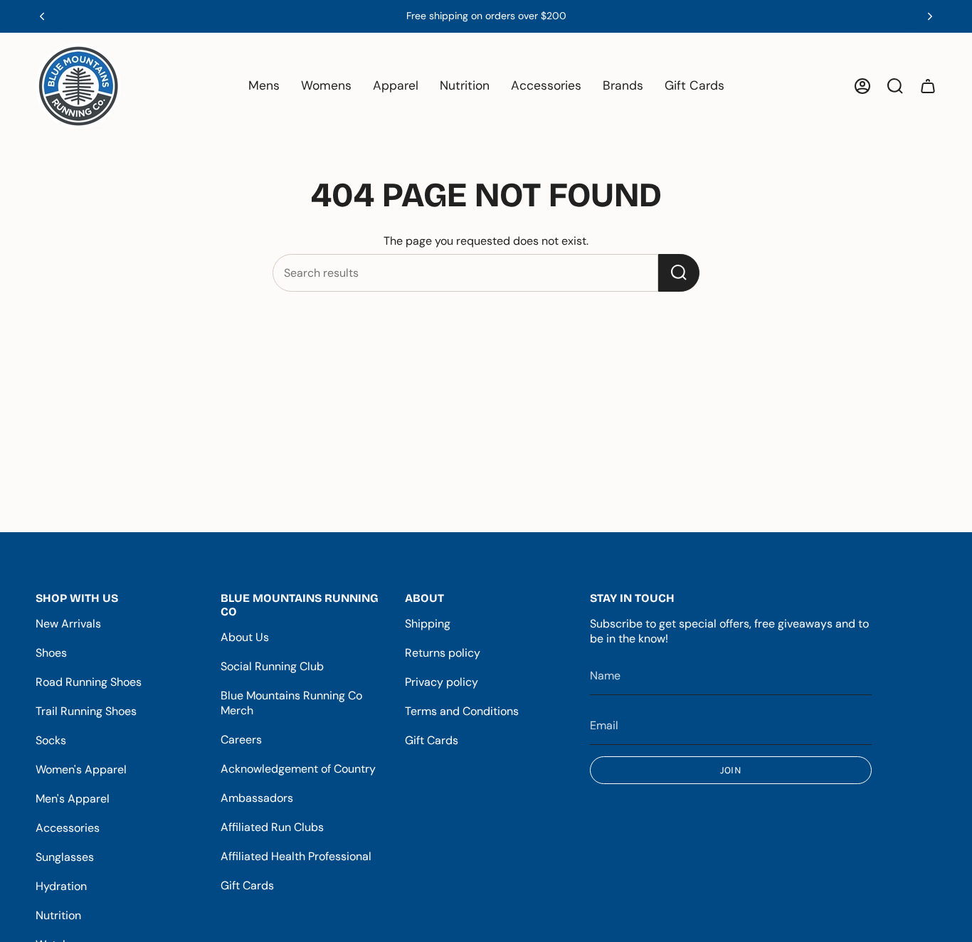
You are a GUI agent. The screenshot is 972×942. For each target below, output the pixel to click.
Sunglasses (65, 857)
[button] (264, 86)
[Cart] (928, 86)
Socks (51, 740)
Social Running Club (272, 666)
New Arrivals (68, 623)
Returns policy (442, 652)
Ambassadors (257, 797)
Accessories (68, 827)
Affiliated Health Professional (296, 856)
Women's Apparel (81, 769)
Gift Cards (247, 885)
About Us (245, 637)
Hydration (61, 886)
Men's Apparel (73, 798)
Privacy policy (441, 681)
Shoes (51, 652)
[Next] (930, 16)
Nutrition (58, 915)
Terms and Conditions (462, 711)
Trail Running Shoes (86, 711)
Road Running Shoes (89, 681)
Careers (241, 739)
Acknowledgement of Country (298, 768)
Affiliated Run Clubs (272, 827)
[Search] (678, 273)
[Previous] (42, 16)
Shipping (427, 623)
